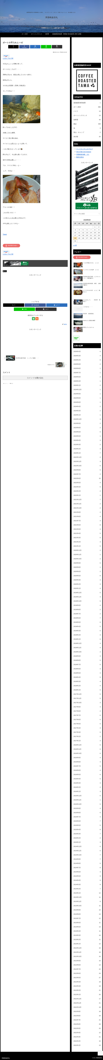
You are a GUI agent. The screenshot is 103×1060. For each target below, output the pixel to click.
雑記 (5, 271)
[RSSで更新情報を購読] (36, 318)
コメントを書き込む (35, 378)
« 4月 (75, 245)
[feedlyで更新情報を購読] (33, 318)
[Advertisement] (35, 287)
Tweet (5, 234)
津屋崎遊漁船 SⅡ (82, 154)
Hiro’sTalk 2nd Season (83, 152)
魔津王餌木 (80, 157)
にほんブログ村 (8, 58)
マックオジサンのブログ (84, 149)
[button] (57, 46)
